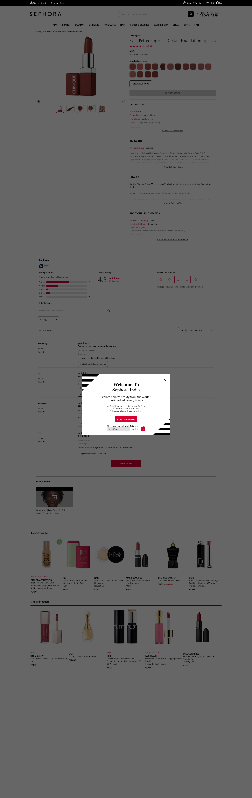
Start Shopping (126, 419)
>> (142, 429)
